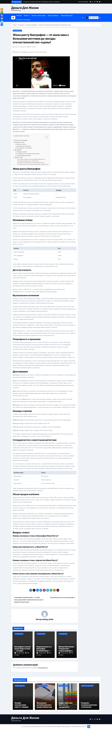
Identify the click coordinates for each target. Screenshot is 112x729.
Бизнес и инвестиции (39, 15)
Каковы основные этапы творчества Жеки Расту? (32, 162)
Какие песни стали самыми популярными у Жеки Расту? (34, 164)
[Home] (13, 17)
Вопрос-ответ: (19, 157)
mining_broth (23, 47)
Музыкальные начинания (24, 146)
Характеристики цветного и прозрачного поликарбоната (66, 706)
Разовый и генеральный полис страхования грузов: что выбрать (89, 707)
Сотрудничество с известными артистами (28, 153)
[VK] (1, 18)
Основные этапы (19, 142)
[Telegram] (1, 21)
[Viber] (1, 15)
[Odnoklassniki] (1, 9)
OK (88, 726)
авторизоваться (43, 668)
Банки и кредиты (53, 15)
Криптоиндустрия (67, 15)
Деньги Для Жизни (25, 8)
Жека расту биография (20, 140)
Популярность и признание (24, 148)
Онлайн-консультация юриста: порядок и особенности (22, 706)
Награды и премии (22, 152)
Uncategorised (17, 30)
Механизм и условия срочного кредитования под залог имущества (44, 706)
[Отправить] (1, 24)
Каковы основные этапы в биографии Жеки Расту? (32, 159)
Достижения (18, 150)
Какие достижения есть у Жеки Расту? (29, 161)
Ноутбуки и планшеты (23, 20)
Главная (19, 15)
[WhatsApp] (1, 12)
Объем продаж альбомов (24, 155)
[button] (100, 17)
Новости (26, 15)
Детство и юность (21, 144)
